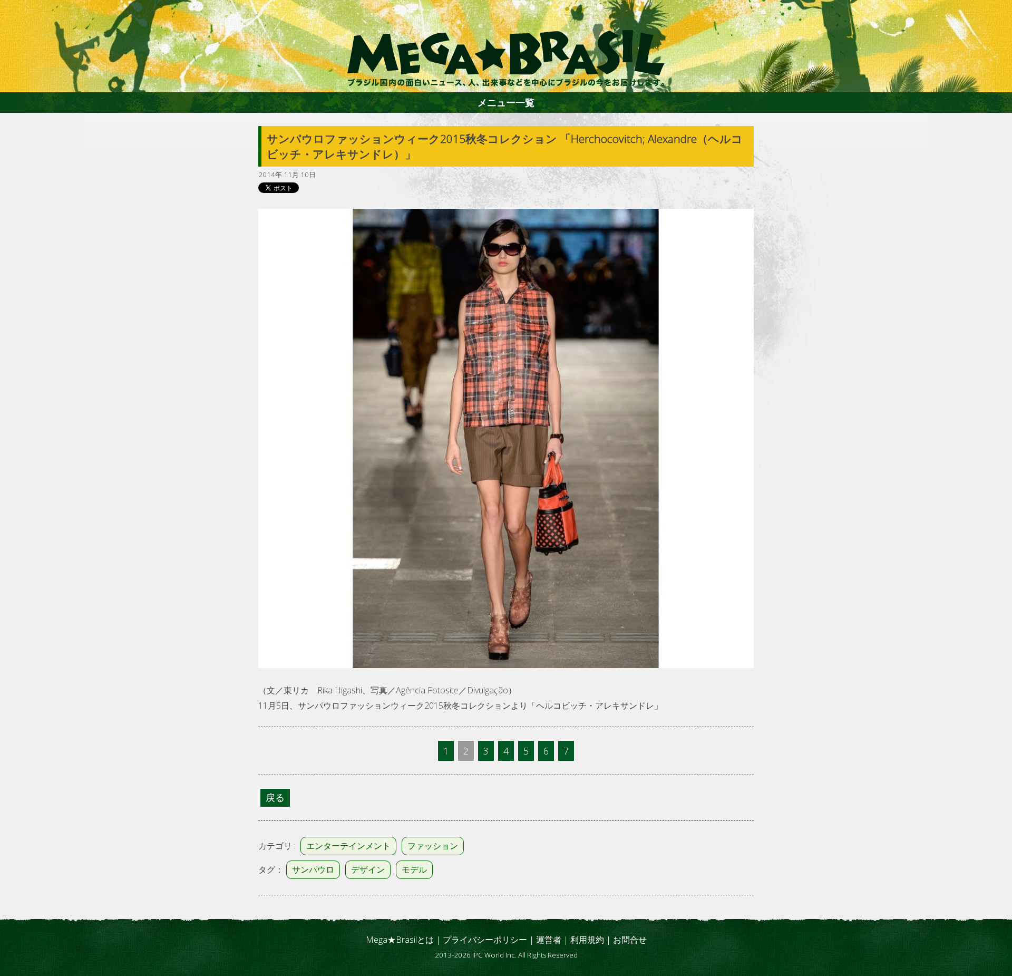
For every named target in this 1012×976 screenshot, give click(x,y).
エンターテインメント (348, 846)
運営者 (548, 939)
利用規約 (587, 939)
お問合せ (630, 939)
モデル (414, 869)
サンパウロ (313, 869)
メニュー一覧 (506, 102)
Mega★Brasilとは (400, 939)
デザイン (368, 869)
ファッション (432, 846)
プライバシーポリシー (485, 939)
